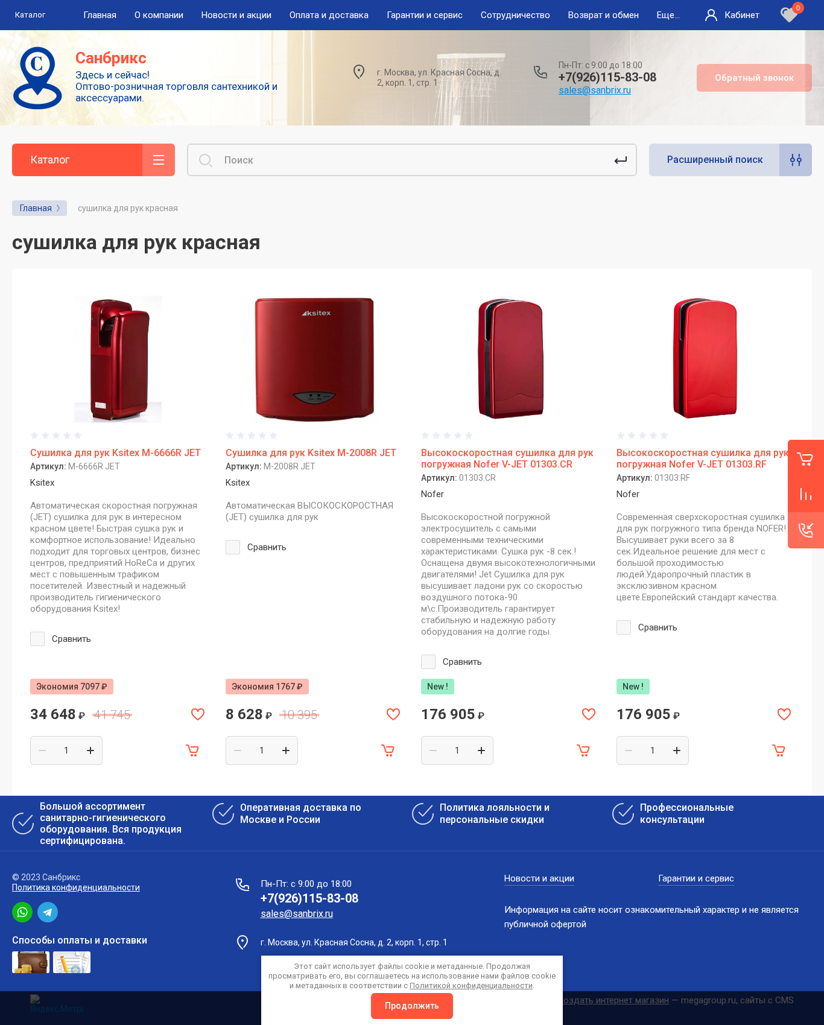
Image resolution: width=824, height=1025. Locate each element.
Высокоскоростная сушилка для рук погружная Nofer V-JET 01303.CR (507, 458)
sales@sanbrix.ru (595, 90)
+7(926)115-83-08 (607, 77)
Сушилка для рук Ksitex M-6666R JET (115, 453)
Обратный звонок (754, 77)
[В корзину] (193, 750)
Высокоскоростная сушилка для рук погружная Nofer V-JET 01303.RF (702, 458)
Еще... (668, 15)
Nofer (432, 494)
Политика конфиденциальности (76, 887)
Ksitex (42, 482)
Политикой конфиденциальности (471, 985)
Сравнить (71, 638)
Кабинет (741, 15)
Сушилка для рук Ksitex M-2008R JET (311, 453)
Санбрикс (111, 58)
